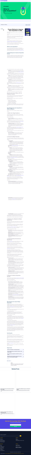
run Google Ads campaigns (13, 157)
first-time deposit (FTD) (21, 50)
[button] (15, 349)
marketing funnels (12, 306)
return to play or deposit (16, 294)
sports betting (21, 121)
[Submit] (20, 435)
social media (8, 248)
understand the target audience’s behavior (12, 41)
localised (22, 318)
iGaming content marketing (15, 145)
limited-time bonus (18, 82)
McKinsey (11, 241)
